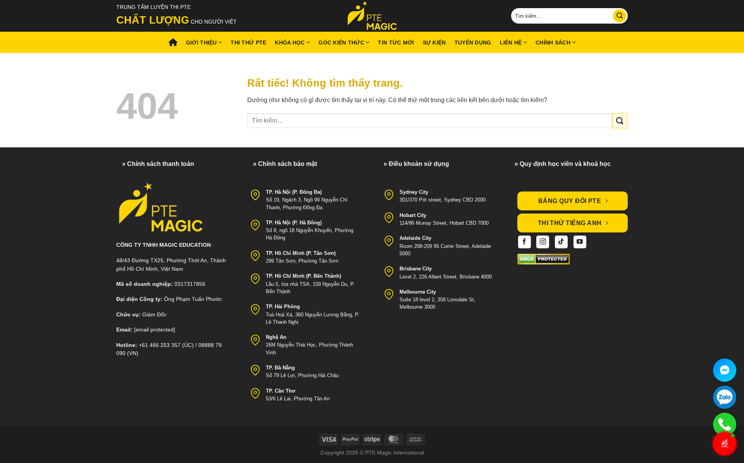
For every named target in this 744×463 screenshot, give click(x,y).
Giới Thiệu (201, 42)
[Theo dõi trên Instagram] (542, 242)
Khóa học (290, 42)
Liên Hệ (511, 42)
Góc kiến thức (341, 42)
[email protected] (154, 330)
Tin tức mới (396, 42)
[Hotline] (724, 424)
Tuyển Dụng (473, 42)
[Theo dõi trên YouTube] (580, 242)
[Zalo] (724, 397)
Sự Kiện (434, 42)
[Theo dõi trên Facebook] (524, 242)
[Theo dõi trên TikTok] (561, 242)
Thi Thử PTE (248, 42)
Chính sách (553, 42)
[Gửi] (619, 15)
